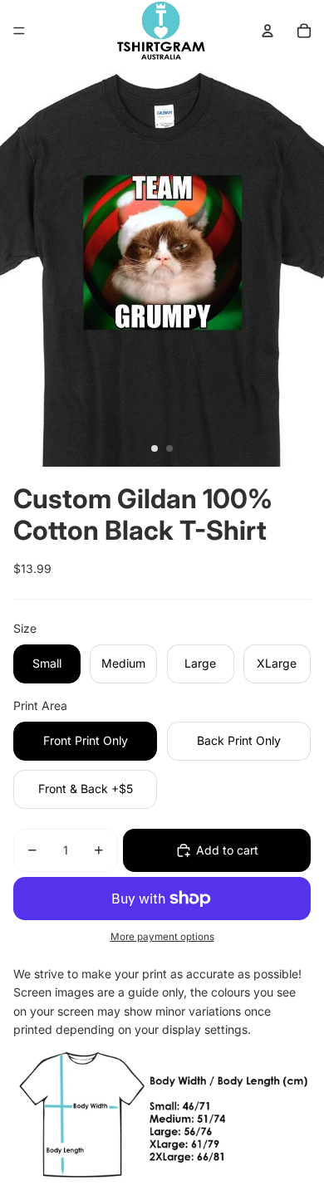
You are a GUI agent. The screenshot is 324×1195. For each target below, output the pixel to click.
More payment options (162, 937)
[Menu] (19, 31)
